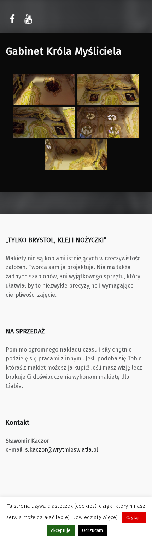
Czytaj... (134, 517)
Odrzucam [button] (92, 530)
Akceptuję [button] (60, 530)
